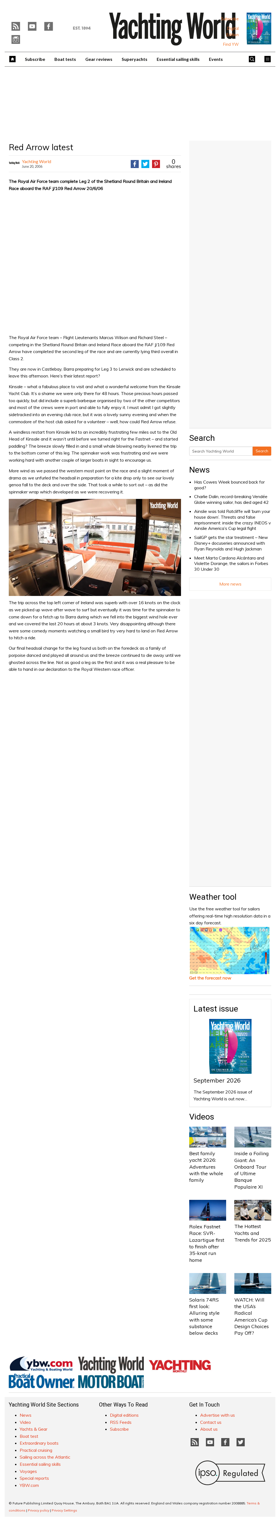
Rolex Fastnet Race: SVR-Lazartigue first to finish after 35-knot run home (206, 1243)
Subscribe (230, 18)
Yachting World (36, 161)
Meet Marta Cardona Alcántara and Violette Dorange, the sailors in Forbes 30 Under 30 (231, 563)
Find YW (231, 44)
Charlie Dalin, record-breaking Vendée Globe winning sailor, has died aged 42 (231, 499)
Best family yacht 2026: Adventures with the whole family (206, 1166)
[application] (95, 547)
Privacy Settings (64, 1510)
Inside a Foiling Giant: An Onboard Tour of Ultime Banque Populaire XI (251, 1170)
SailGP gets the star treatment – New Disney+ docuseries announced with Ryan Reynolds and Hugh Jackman (231, 543)
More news (230, 584)
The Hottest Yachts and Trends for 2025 (252, 1233)
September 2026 (217, 1080)
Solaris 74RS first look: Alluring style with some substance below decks (204, 1316)
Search (262, 450)
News (199, 470)
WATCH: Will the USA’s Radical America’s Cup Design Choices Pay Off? (251, 1316)
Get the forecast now (210, 978)
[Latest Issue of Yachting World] (259, 28)
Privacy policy (38, 1510)
